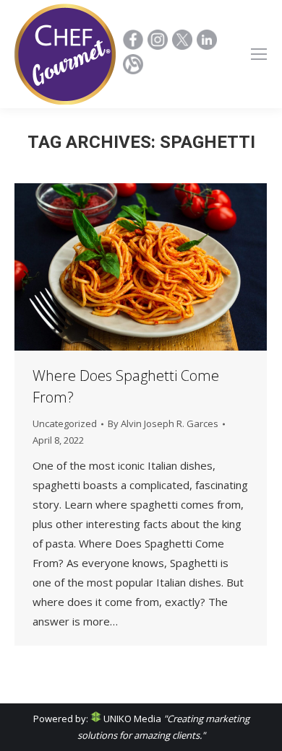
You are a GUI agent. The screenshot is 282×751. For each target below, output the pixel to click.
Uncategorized (65, 423)
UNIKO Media (131, 718)
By (163, 423)
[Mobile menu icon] (259, 54)
